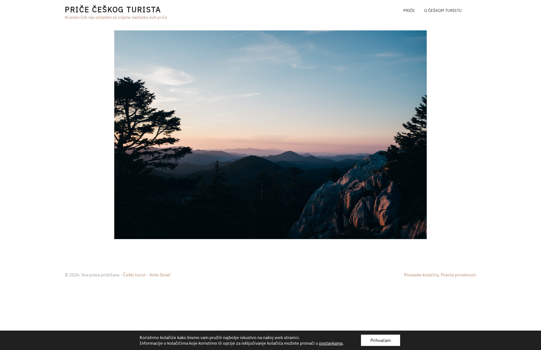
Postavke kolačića (421, 275)
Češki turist (134, 275)
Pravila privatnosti (458, 275)
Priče (409, 10)
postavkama (331, 343)
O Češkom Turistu (443, 10)
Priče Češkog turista (113, 9)
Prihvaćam (380, 340)
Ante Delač (160, 275)
